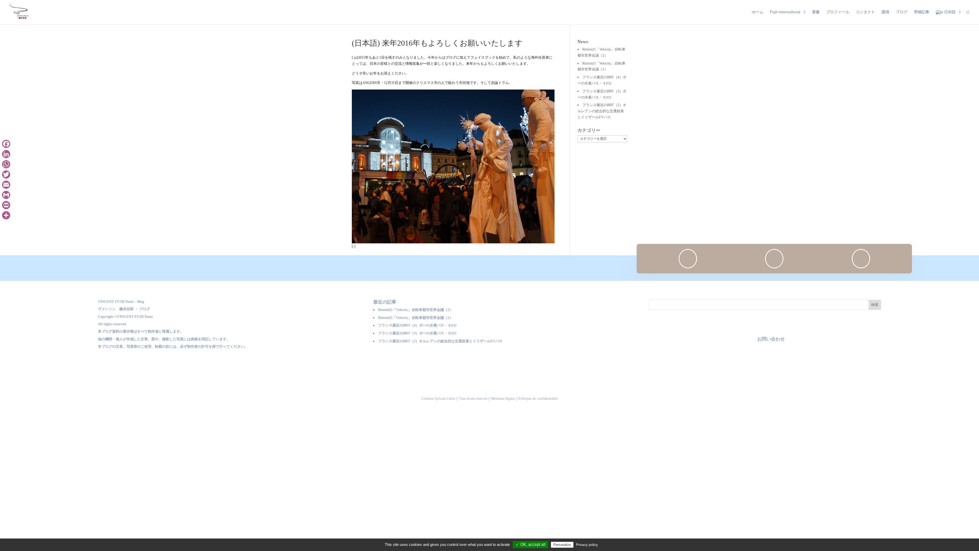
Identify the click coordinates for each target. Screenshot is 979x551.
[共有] (6, 215)
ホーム (757, 12)
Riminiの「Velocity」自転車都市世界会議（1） (415, 318)
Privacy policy (587, 545)
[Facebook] (6, 144)
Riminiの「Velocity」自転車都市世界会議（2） (415, 310)
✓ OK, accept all (530, 544)
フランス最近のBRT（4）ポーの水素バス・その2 (417, 325)
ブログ (901, 12)
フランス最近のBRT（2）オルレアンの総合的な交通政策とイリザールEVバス (601, 111)
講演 (885, 12)
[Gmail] (6, 195)
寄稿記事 (921, 12)
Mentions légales (503, 398)
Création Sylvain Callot (438, 398)
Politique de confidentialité (538, 398)
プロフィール (837, 12)
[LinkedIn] (6, 154)
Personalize (562, 545)
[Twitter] (6, 174)
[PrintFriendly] (6, 205)
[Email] (6, 185)
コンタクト (865, 12)
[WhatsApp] (6, 164)
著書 (816, 12)
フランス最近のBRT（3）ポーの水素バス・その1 (417, 333)
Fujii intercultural (785, 12)
